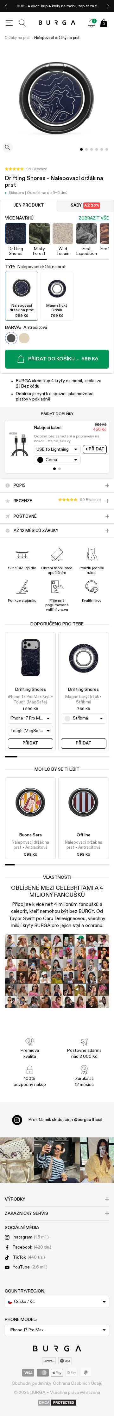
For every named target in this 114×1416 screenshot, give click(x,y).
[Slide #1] (86, 149)
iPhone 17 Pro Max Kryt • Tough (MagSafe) (30, 699)
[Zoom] (8, 148)
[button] (26, 169)
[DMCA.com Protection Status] (57, 1403)
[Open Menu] (9, 23)
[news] (91, 23)
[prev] (6, 6)
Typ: (35, 267)
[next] (108, 6)
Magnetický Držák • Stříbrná (83, 699)
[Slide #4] (101, 149)
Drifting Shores (30, 689)
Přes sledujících (65, 1120)
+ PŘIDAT (94, 449)
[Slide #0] (81, 149)
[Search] (22, 23)
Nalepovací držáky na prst (56, 38)
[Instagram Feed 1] (57, 1160)
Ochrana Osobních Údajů (77, 1383)
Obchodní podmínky (31, 1383)
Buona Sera (30, 835)
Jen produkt (28, 205)
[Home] (57, 23)
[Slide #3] (96, 149)
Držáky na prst (17, 38)
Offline (84, 835)
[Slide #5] (106, 149)
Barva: (26, 327)
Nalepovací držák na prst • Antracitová (30, 845)
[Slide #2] (91, 149)
